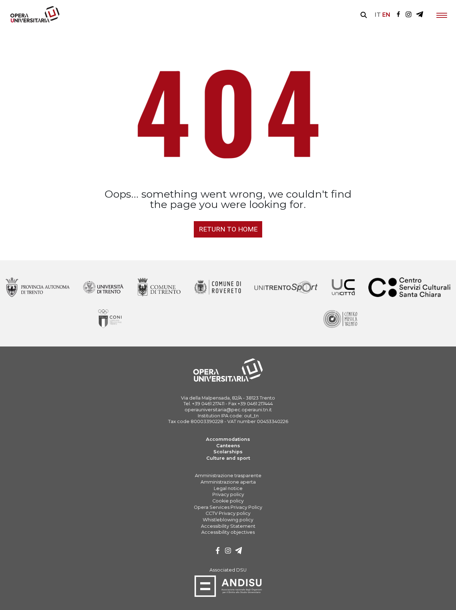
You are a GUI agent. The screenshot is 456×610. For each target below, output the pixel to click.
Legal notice (228, 488)
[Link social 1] (408, 15)
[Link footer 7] (110, 319)
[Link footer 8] (340, 319)
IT (378, 14)
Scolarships (228, 451)
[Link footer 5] (343, 287)
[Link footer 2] (159, 287)
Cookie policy (228, 501)
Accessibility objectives (228, 532)
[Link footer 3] (217, 287)
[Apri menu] (442, 15)
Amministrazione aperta (228, 482)
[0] (217, 551)
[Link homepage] (32, 20)
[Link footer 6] (409, 287)
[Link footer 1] (103, 287)
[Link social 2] (419, 15)
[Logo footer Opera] (228, 380)
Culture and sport (228, 458)
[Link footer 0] (37, 287)
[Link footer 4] (286, 287)
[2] (238, 551)
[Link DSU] (228, 595)
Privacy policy (228, 494)
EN (386, 14)
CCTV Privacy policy (228, 513)
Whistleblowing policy (228, 519)
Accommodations (228, 439)
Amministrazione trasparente (228, 475)
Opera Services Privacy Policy (228, 507)
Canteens (228, 445)
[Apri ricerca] (363, 15)
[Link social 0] (398, 15)
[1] (228, 551)
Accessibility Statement (228, 526)
